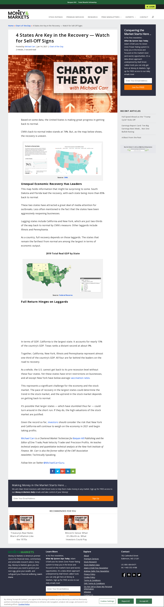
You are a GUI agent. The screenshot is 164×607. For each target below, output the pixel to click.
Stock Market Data (92, 565)
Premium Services (75, 17)
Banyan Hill (72, 2)
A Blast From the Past (131, 137)
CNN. (66, 177)
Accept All (144, 601)
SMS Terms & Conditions (94, 583)
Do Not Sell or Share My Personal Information (98, 587)
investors (53, 422)
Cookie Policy (89, 577)
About (86, 555)
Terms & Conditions (92, 580)
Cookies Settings (107, 601)
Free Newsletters (110, 17)
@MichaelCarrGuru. (54, 462)
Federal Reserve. (66, 295)
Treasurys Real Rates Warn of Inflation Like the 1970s (21, 536)
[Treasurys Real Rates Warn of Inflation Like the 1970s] (21, 522)
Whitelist (87, 592)
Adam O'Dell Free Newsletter (96, 568)
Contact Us (88, 595)
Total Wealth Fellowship (87, 2)
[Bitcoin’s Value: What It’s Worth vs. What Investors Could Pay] (76, 522)
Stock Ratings (56, 17)
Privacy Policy (89, 574)
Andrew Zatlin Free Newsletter (96, 571)
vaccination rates (80, 377)
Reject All (126, 601)
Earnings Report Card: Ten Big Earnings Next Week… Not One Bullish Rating (135, 128)
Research (93, 17)
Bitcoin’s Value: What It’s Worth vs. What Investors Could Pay (76, 536)
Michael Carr (30, 46)
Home (10, 25)
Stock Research (90, 562)
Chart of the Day (23, 25)
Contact (144, 17)
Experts (130, 17)
